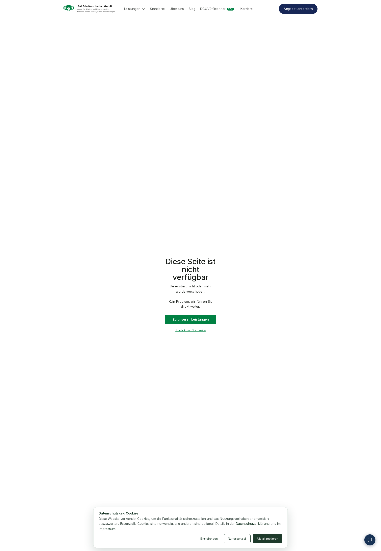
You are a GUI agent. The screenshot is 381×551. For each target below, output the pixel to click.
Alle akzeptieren (267, 538)
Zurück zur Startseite (190, 330)
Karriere (246, 9)
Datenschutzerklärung (252, 524)
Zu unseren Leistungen (190, 319)
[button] (134, 9)
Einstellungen (209, 538)
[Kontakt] (369, 539)
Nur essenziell (237, 538)
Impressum (107, 529)
